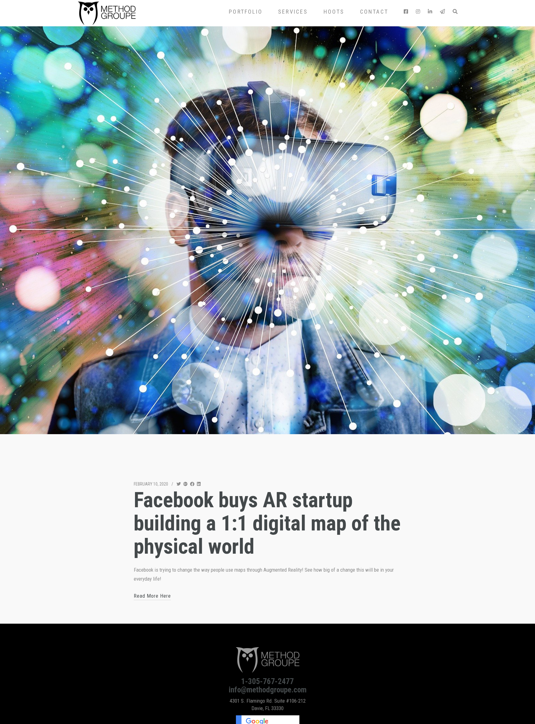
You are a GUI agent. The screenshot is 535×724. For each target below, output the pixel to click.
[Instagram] (418, 11)
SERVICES (293, 11)
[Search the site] (455, 11)
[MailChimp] (442, 11)
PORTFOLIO (246, 11)
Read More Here (152, 596)
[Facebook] (406, 11)
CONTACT (374, 11)
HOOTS (334, 11)
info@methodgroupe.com (268, 689)
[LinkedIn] (430, 11)
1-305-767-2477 (267, 681)
